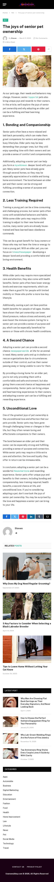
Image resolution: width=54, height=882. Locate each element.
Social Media (8, 839)
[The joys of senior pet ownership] (27, 71)
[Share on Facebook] (9, 49)
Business (7, 786)
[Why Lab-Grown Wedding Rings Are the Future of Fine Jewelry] (10, 738)
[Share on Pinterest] (38, 49)
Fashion (6, 803)
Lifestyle (7, 826)
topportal (33, 97)
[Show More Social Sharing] (48, 49)
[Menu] (4, 4)
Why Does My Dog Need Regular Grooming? (26, 583)
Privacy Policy (34, 867)
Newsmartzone (21, 471)
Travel (6, 848)
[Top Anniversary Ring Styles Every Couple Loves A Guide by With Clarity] (10, 753)
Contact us (18, 867)
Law (5, 821)
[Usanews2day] (27, 4)
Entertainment (9, 799)
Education (7, 795)
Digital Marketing (11, 790)
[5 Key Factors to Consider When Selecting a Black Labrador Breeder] (27, 606)
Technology (8, 843)
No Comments (41, 38)
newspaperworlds (20, 351)
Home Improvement (11, 817)
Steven (14, 38)
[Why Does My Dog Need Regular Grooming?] (27, 566)
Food (5, 808)
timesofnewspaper (22, 252)
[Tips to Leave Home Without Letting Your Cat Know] (27, 649)
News (5, 830)
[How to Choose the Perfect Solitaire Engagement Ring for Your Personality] (10, 721)
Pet (5, 20)
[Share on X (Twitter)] (24, 49)
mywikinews (20, 165)
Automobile (8, 781)
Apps (5, 777)
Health (6, 812)
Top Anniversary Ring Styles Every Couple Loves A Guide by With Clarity (35, 753)
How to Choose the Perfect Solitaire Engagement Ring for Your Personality (35, 721)
